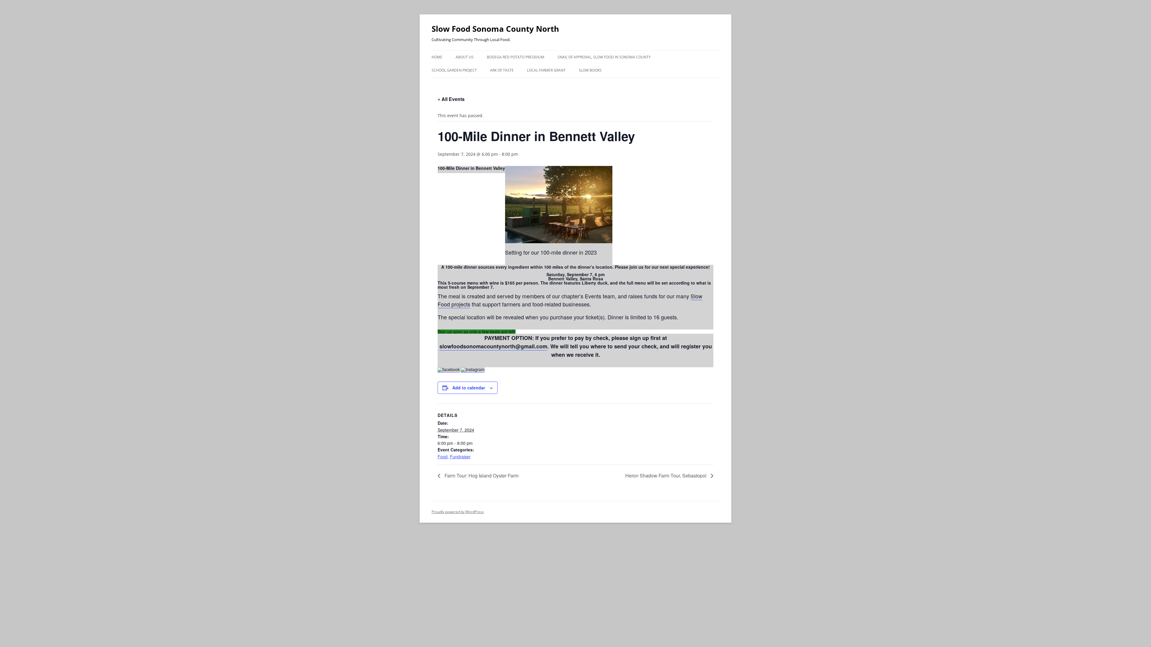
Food (443, 456)
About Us (465, 57)
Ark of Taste (502, 70)
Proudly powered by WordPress (458, 511)
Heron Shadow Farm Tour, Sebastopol (666, 475)
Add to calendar (468, 388)
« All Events (451, 99)
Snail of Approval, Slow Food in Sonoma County (604, 57)
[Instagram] (473, 369)
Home (437, 57)
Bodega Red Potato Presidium (515, 57)
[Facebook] (449, 369)
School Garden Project (454, 70)
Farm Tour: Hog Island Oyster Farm (481, 475)
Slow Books (590, 70)
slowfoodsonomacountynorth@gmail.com (493, 346)
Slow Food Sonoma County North (495, 28)
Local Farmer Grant (546, 70)
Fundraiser (460, 456)
